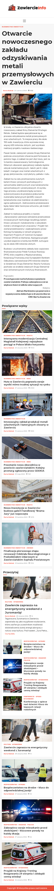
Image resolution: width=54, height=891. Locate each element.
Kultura (8, 602)
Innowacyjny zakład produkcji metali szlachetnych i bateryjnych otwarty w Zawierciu (27, 405)
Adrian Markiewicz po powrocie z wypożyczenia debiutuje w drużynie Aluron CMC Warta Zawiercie (28, 292)
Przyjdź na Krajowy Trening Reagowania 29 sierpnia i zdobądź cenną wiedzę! (12, 685)
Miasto (29, 335)
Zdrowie (30, 548)
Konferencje (29, 696)
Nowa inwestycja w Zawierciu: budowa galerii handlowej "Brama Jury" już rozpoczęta (27, 491)
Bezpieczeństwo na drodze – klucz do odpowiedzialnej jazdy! (12, 647)
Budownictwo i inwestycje (12, 27)
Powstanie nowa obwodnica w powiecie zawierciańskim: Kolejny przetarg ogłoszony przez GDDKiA (27, 448)
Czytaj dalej (10, 634)
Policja (27, 660)
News (29, 378)
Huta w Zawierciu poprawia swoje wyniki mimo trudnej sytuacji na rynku (27, 364)
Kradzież (42, 658)
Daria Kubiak (8, 90)
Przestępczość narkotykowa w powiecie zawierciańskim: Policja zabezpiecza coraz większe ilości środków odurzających (26, 280)
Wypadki (42, 641)
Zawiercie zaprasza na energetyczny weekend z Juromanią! (27, 588)
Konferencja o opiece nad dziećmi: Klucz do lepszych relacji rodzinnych (12, 703)
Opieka (38, 696)
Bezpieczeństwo (30, 641)
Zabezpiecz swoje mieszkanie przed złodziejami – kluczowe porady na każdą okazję (12, 666)
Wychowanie (29, 699)
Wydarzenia (18, 602)
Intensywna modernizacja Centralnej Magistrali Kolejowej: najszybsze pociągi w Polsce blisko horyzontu (27, 321)
